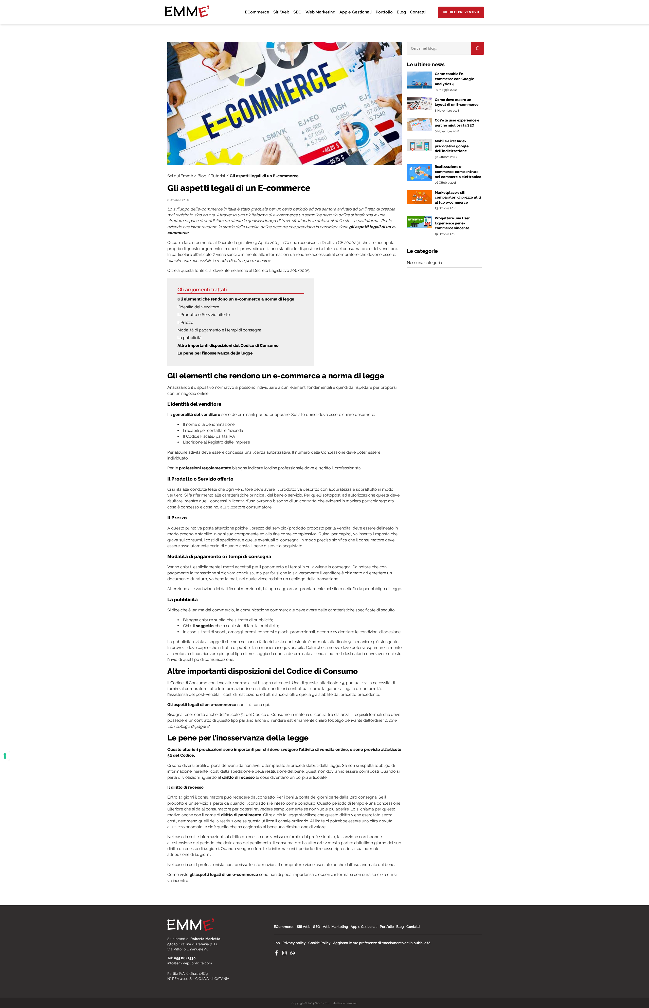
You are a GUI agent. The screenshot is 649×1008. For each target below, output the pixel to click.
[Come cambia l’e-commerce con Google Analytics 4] (419, 87)
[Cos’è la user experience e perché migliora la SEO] (419, 129)
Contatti (418, 12)
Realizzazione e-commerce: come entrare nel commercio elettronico (458, 172)
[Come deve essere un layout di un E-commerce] (419, 108)
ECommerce (257, 12)
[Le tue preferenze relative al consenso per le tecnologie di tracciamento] (5, 756)
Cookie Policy (319, 943)
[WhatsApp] (292, 954)
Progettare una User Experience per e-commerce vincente (452, 223)
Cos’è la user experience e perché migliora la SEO (457, 122)
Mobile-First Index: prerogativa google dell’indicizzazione (451, 146)
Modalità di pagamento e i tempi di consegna (219, 330)
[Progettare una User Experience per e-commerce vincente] (419, 226)
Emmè (187, 175)
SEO (297, 12)
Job (277, 943)
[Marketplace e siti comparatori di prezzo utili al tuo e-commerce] (419, 202)
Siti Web (281, 12)
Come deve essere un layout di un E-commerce (456, 102)
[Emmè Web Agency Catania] (187, 21)
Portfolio (384, 12)
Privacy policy (294, 943)
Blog (401, 12)
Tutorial (218, 175)
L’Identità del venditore (198, 307)
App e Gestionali (355, 12)
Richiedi (461, 12)
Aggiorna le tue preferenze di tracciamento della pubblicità (381, 943)
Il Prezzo (185, 322)
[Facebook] (276, 954)
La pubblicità (189, 337)
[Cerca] (477, 48)
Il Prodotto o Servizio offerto (203, 314)
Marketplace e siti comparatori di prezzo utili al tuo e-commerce (458, 197)
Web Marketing (320, 12)
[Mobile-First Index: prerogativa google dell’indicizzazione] (419, 149)
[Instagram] (284, 954)
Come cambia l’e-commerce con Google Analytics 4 (454, 79)
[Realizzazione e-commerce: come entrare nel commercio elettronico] (419, 180)
